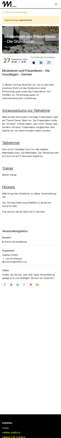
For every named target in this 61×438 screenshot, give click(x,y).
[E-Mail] (37, 284)
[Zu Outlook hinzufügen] (41, 63)
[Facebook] (4, 284)
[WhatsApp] (24, 284)
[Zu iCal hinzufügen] (33, 62)
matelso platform (11, 432)
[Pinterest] (30, 284)
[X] (11, 284)
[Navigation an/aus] (56, 4)
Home (5, 428)
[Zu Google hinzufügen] (48, 63)
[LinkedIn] (17, 284)
